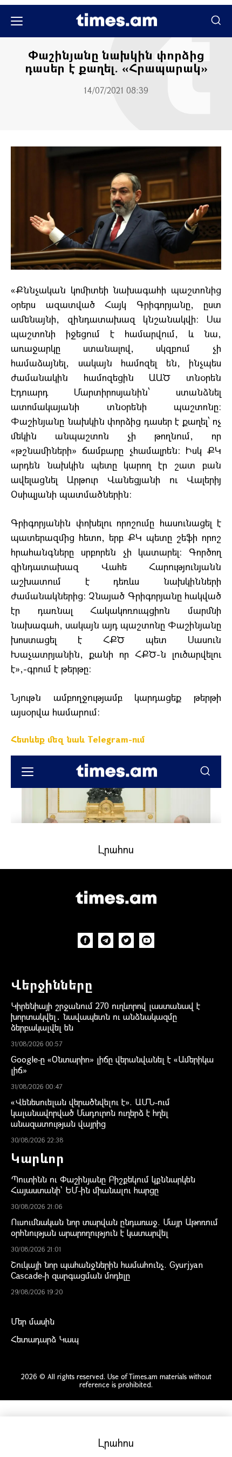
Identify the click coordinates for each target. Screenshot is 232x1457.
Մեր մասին (32, 1321)
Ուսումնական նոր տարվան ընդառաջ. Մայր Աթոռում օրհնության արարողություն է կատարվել (114, 1227)
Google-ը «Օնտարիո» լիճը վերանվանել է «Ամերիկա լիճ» (112, 1064)
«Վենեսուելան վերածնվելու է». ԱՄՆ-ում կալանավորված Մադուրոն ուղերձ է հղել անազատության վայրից (90, 1112)
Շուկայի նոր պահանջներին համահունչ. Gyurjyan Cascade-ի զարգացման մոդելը (107, 1270)
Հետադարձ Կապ (45, 1339)
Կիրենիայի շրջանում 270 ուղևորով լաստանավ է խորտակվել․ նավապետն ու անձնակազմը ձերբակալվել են (105, 1016)
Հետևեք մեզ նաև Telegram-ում (78, 739)
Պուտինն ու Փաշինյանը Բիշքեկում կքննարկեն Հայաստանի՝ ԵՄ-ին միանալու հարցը (103, 1184)
